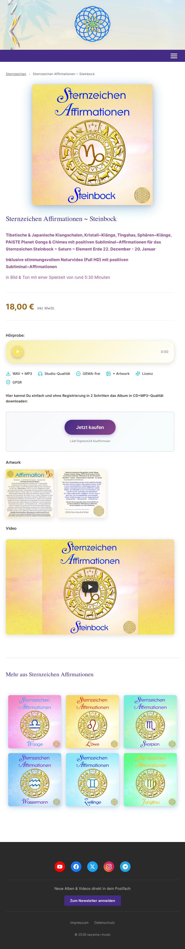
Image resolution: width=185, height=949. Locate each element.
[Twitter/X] (92, 866)
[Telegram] (125, 866)
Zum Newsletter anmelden (92, 901)
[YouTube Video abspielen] (90, 587)
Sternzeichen (16, 74)
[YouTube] (59, 866)
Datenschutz (104, 922)
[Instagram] (109, 866)
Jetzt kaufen (90, 427)
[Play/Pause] (17, 351)
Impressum (79, 922)
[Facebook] (76, 866)
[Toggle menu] (174, 56)
